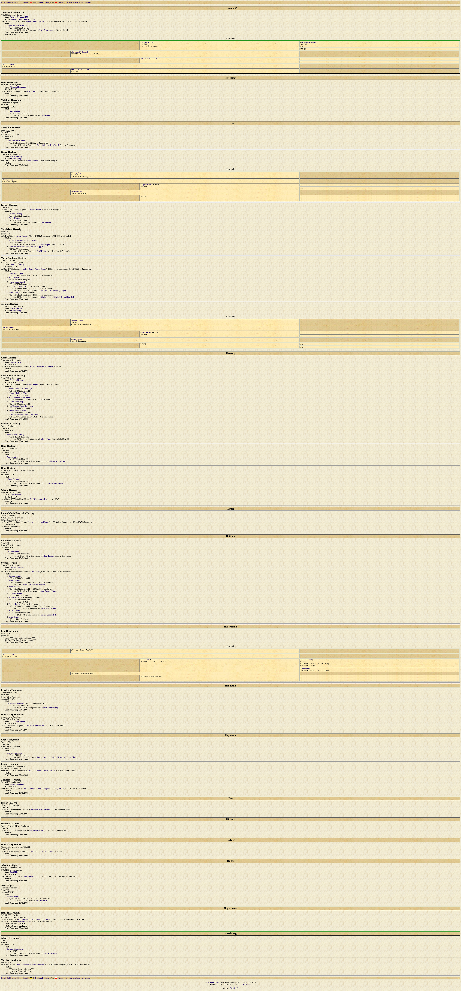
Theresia (14, 753)
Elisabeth (36, 830)
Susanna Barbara (40, 809)
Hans (13, 111)
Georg (8, 180)
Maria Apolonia (16, 141)
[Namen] (13, 2)
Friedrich (17, 380)
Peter (47, 30)
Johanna (12, 896)
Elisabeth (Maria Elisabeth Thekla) (57, 297)
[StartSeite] (5, 2)
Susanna (15, 214)
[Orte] (19, 2)
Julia (306, 668)
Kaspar (16, 156)
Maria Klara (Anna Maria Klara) (23, 415)
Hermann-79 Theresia (10, 65)
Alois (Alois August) (37, 522)
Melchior (18, 87)
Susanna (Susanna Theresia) (41, 771)
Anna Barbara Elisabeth (20, 389)
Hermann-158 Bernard (80, 52)
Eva (31, 91)
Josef (41, 251)
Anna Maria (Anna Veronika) (23, 240)
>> (311, 660)
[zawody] (88, 2)
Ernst (306, 660)
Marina (23, 19)
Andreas (35, 21)
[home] (61, 2)
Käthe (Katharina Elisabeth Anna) (34, 919)
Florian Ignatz (17, 282)
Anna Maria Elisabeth (41, 851)
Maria (48, 608)
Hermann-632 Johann (308, 42)
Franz (45, 245)
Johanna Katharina (18, 393)
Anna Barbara (15, 435)
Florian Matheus (17, 410)
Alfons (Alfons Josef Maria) (29, 965)
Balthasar (17, 567)
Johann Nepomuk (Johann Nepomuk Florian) (57, 757)
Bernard (19, 17)
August (17, 784)
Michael (146, 185)
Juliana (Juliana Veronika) (53, 291)
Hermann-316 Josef (147, 42)
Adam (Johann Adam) (48, 145)
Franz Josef (16, 273)
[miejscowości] (78, 2)
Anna (150, 59)
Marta (14, 617)
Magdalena (17, 26)
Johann (32, 384)
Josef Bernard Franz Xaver (21, 406)
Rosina (16, 159)
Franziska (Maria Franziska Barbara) (26, 247)
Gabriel (15, 604)
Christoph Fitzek (42, 2)
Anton (14, 278)
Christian (15, 593)
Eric (9, 655)
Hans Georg (15, 703)
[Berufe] (25, 2)
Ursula (13, 552)
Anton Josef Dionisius (19, 397)
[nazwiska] (68, 2)
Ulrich (145, 660)
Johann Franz (16, 402)
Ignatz (22, 236)
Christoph (17, 265)
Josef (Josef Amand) (19, 286)
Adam (12, 457)
